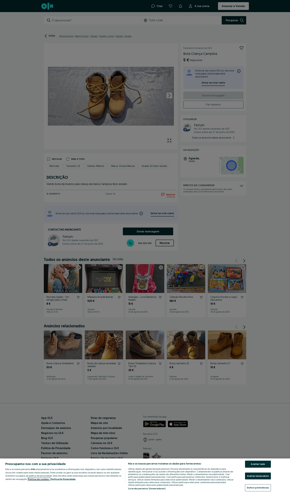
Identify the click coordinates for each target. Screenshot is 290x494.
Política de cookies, (39, 479)
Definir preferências (258, 487)
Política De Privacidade (63, 479)
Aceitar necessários (258, 476)
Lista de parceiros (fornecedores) (146, 488)
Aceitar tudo (258, 464)
